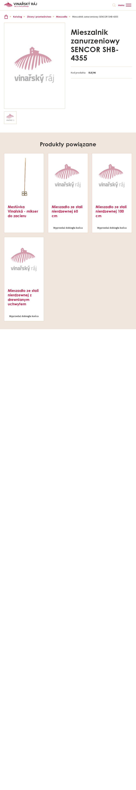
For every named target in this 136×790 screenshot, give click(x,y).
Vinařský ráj (6, 17)
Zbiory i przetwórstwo (39, 16)
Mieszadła (61, 16)
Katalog (17, 16)
